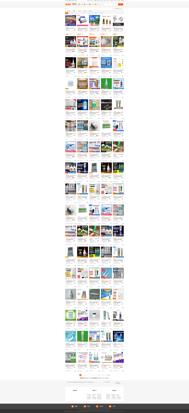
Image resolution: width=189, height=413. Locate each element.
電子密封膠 (82, 31)
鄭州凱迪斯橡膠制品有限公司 (92, 30)
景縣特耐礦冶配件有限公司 (68, 135)
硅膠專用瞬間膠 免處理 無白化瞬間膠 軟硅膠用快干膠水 (71, 302)
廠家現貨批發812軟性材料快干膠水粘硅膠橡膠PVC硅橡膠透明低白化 (106, 176)
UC (110, 411)
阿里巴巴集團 (66, 411)
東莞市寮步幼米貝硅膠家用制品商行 (91, 394)
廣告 (75, 29)
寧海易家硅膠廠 (99, 397)
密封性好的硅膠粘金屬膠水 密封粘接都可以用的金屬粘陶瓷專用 (118, 113)
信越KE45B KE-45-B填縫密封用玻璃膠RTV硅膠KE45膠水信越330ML (106, 302)
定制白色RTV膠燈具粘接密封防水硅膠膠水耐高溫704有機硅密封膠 (118, 365)
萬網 (108, 411)
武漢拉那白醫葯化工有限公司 (92, 135)
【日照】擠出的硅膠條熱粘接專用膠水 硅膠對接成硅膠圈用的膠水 (82, 92)
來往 (114, 411)
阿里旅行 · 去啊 (92, 411)
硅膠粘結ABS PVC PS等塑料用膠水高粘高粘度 (118, 155)
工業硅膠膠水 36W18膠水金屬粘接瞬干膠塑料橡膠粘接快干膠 (82, 71)
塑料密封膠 (108, 31)
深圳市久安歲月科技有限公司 (80, 135)
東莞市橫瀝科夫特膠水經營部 (116, 198)
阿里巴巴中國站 (75, 411)
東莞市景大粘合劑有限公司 (116, 114)
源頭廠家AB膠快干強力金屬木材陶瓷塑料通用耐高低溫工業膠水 (118, 50)
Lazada (124, 411)
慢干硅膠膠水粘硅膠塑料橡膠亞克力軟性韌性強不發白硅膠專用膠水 (94, 344)
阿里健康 (118, 411)
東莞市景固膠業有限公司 (68, 114)
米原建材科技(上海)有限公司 (68, 30)
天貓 (84, 411)
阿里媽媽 (95, 411)
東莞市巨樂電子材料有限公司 (68, 156)
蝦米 (97, 411)
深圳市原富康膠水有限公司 (92, 156)
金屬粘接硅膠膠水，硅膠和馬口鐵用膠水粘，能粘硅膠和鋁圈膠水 (70, 344)
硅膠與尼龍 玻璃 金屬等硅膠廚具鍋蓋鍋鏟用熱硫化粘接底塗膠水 (106, 71)
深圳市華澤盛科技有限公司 (80, 114)
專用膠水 (96, 31)
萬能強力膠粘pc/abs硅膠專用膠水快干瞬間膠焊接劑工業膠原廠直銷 (71, 365)
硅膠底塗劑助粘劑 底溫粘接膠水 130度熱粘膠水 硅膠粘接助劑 (118, 302)
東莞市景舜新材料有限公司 (68, 72)
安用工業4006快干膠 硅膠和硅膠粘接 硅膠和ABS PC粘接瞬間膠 (70, 197)
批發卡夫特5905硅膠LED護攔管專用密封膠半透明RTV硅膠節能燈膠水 (82, 365)
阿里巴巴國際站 (70, 411)
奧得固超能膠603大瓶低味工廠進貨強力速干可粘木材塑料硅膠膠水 (71, 176)
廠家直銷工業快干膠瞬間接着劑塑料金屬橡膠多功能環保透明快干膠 (94, 365)
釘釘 (116, 411)
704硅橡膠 (79, 31)
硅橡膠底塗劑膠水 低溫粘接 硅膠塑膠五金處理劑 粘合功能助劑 (94, 71)
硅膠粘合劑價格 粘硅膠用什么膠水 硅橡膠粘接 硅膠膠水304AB (106, 92)
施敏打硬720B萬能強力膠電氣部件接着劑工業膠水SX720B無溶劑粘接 (106, 344)
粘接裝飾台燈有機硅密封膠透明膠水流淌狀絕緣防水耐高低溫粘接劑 (118, 92)
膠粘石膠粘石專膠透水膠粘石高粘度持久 (70, 29)
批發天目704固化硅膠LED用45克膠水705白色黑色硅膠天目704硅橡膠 (106, 134)
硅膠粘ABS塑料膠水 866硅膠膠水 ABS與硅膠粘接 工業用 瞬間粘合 (70, 71)
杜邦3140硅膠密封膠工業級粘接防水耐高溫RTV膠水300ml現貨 (82, 134)
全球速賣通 (79, 411)
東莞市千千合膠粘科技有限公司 (68, 51)
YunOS (103, 411)
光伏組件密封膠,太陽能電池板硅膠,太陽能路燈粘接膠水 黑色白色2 (82, 113)
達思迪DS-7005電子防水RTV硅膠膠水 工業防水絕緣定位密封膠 (106, 281)
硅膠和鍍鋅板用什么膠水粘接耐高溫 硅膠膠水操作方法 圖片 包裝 (70, 113)
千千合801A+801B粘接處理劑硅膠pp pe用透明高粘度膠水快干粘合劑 (70, 50)
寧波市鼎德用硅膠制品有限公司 (101, 394)
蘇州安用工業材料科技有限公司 (68, 198)
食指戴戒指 (107, 397)
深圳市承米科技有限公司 (80, 198)
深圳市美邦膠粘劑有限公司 (104, 367)
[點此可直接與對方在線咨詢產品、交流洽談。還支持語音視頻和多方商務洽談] (75, 55)
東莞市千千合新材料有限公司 (104, 177)
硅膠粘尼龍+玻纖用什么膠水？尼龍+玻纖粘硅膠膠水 (82, 302)
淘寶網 (82, 411)
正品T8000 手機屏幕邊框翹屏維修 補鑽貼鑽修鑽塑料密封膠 (106, 29)
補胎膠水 (94, 31)
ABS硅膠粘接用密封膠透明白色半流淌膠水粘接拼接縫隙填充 (118, 323)
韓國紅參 (118, 394)
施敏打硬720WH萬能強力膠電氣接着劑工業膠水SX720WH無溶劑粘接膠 (82, 197)
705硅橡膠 (85, 31)
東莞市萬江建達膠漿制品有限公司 (104, 51)
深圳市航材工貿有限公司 (92, 72)
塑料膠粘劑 (120, 31)
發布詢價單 (117, 382)
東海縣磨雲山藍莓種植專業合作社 (115, 394)
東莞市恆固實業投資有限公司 (104, 93)
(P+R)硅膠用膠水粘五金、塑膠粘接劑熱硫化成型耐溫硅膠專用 (71, 323)
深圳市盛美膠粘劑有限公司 (80, 156)
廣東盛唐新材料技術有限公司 (92, 93)
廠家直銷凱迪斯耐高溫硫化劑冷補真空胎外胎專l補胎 (94, 29)
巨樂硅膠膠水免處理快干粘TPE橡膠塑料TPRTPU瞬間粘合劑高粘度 (70, 155)
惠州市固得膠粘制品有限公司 (116, 51)
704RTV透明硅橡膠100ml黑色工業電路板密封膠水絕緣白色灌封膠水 (106, 197)
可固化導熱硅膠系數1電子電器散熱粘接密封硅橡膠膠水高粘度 (82, 323)
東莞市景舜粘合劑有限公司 (92, 198)
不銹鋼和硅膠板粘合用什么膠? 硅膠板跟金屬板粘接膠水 (106, 113)
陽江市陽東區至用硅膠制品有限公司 (91, 397)
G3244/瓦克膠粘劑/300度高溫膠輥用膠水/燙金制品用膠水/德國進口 (94, 176)
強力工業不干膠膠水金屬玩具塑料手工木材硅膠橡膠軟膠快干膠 (94, 155)
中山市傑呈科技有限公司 (116, 135)
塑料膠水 (102, 31)
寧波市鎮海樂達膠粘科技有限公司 (116, 156)
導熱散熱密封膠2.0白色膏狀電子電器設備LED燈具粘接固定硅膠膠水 (94, 92)
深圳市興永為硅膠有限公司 (116, 93)
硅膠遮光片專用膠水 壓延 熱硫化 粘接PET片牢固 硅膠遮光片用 (94, 323)
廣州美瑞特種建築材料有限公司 (116, 30)
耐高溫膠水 (91, 31)
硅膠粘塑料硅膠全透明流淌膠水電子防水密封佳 (118, 344)
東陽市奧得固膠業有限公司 (104, 156)
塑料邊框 (105, 31)
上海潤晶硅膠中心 (94, 397)
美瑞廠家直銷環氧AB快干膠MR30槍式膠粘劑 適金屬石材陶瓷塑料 (118, 29)
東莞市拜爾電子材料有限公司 (92, 114)
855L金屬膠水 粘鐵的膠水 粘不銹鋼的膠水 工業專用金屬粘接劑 (94, 197)
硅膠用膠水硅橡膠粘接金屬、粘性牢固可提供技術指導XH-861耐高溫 (70, 92)
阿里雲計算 (100, 411)
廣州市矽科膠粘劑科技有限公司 (104, 72)
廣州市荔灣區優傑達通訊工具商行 (104, 30)
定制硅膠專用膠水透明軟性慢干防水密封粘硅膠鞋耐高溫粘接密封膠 (94, 50)
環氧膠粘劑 (117, 31)
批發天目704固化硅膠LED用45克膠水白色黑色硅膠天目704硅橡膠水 (118, 197)
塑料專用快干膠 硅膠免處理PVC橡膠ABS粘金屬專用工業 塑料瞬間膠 (118, 281)
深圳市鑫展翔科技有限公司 (80, 177)
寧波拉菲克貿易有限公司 (120, 397)
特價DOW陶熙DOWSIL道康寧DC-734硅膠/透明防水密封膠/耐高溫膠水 (118, 176)
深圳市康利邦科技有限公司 (80, 93)
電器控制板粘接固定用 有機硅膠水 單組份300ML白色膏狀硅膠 (94, 113)
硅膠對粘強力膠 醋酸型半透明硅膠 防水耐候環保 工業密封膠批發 (118, 134)
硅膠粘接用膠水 (109, 382)
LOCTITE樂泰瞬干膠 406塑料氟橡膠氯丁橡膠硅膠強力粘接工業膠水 (82, 50)
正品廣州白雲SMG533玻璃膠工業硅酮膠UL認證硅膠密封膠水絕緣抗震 (82, 155)
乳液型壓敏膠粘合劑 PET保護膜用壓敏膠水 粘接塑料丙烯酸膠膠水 (106, 50)
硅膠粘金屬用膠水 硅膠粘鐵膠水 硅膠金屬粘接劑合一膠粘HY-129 (82, 344)
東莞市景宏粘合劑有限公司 (104, 114)
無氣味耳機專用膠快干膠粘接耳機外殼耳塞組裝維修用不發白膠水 (106, 155)
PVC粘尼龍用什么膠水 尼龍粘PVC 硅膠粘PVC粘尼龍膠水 (106, 365)
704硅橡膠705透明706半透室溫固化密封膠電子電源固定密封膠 (82, 29)
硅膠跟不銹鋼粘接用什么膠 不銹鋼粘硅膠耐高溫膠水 (106, 323)
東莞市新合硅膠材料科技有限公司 (68, 93)
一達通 (121, 411)
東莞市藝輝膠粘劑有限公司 (104, 198)
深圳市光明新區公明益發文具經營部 (104, 135)
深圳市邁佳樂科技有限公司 (116, 177)
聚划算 (86, 411)
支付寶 (112, 411)
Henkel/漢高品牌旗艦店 (80, 51)
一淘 (88, 411)
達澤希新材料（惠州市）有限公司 (80, 30)
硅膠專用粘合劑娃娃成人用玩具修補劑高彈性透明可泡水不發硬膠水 (82, 176)
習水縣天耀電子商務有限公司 (115, 397)
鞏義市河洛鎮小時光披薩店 (109, 394)
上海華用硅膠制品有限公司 (95, 394)
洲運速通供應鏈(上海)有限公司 (92, 177)
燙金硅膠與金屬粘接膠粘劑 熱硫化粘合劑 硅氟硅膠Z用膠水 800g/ (94, 134)
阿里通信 (106, 411)
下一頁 (98, 375)
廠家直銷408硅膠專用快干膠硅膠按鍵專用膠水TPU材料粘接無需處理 (118, 71)
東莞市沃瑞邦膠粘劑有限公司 (80, 72)
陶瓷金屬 (114, 31)
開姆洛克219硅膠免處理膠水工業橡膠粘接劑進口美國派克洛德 (71, 134)
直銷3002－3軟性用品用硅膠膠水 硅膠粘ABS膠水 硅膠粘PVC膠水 (94, 302)
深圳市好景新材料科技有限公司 (92, 51)
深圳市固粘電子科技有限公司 (116, 72)
